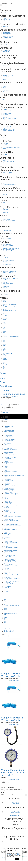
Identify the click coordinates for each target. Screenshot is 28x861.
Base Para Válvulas (7, 244)
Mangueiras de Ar (6, 128)
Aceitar (17, 858)
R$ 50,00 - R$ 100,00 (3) (9, 630)
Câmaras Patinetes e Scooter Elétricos (10, 278)
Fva (3, 335)
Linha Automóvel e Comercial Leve (10, 281)
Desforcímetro (5, 114)
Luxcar (4, 346)
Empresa (4, 378)
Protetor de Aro (6, 90)
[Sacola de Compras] (0, 2)
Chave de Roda (6, 101)
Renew (4, 351)
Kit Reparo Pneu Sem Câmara (9, 75)
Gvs (3, 337)
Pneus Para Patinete (7, 221)
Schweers (5, 359)
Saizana (4, 358)
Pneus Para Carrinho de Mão (9, 220)
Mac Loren (5, 309)
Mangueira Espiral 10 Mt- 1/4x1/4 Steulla (12, 675)
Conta (5, 389)
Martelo (4, 87)
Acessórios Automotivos (8, 426)
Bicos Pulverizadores (7, 33)
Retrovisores (5, 212)
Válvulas (5, 552)
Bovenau (4, 321)
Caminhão (5, 194)
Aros (3, 293)
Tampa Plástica (6, 247)
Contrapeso (6, 445)
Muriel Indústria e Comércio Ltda (9, 310)
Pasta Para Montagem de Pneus (10, 529)
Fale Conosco (7, 386)
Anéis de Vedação (6, 144)
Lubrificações (6, 510)
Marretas (4, 119)
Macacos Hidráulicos (7, 173)
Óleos (4, 162)
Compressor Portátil (7, 37)
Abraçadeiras (5, 143)
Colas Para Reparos (7, 257)
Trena (4, 91)
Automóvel (5, 193)
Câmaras (4, 137)
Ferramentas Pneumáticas (9, 489)
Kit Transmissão (6, 211)
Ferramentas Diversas (8, 462)
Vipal (4, 366)
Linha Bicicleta (6, 282)
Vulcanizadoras (7, 572)
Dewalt (4, 328)
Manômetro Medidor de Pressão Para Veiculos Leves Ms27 (13, 772)
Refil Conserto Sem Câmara (8, 260)
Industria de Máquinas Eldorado (9, 304)
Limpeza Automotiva (7, 19)
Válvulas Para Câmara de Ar (8, 249)
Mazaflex (4, 349)
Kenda (4, 341)
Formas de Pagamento (15, 812)
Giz (3, 183)
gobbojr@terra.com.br (13, 396)
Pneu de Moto (5, 218)
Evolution (4, 331)
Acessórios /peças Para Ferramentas (10, 126)
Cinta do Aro (5, 209)
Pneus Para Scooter (7, 223)
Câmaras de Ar (7, 577)
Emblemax (5, 330)
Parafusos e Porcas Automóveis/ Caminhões (13, 525)
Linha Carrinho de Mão (7, 284)
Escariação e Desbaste (8, 452)
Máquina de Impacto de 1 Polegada (10, 129)
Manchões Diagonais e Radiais (9, 259)
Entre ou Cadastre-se (8, 410)
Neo (3, 350)
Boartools (5, 318)
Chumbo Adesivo (6, 50)
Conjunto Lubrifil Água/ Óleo (8, 161)
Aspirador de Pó (6, 146)
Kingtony (4, 342)
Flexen (4, 332)
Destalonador (5, 115)
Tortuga (4, 363)
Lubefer (4, 345)
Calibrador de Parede (7, 34)
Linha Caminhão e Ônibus (8, 283)
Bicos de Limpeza (6, 32)
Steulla (4, 362)
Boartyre (4, 319)
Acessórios (5, 109)
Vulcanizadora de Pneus (8, 272)
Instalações (6, 500)
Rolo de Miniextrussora (7, 264)
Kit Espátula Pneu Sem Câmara (9, 118)
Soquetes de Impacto (7, 238)
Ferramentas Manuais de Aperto (10, 471)
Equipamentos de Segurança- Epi (10, 449)
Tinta (4, 164)
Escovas (4, 65)
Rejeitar (11, 858)
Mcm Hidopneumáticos (7, 312)
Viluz (4, 305)
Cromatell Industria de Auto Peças (10, 306)
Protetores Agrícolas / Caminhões (9, 229)
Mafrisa (4, 301)
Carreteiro (5, 326)
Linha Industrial (6, 286)
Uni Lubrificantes (6, 364)
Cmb (4, 327)
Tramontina (5, 313)
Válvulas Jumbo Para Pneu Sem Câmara (11, 248)
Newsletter (3, 792)
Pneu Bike (5, 154)
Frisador (4, 182)
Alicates (4, 99)
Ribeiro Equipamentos (7, 353)
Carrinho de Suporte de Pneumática (10, 85)
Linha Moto (5, 287)
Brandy (4, 322)
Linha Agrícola (6, 279)
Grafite (4, 202)
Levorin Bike (6, 507)
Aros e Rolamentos (7, 588)
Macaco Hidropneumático (8, 172)
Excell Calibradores (7, 315)
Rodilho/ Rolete (6, 78)
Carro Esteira (5, 86)
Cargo (4, 324)
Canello (4, 323)
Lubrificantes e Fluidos (7, 20)
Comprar (17, 680)
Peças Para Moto (7, 533)
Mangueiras (5, 38)
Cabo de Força (6, 112)
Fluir (3, 333)
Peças (4, 270)
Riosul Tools (5, 355)
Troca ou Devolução (15, 814)
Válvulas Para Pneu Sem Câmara (9, 252)
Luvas (4, 60)
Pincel (4, 88)
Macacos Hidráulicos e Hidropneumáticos (12, 516)
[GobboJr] (3, 405)
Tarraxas (4, 79)
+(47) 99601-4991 (4, 396)
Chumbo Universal (6, 51)
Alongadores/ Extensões (9, 431)
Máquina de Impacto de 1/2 (8, 130)
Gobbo (5, 497)
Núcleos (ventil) (6, 76)
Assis (4, 317)
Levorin (4, 344)
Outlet (3, 373)
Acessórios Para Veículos (8, 74)
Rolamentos (5, 294)
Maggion (4, 348)
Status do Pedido (15, 810)
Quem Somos (15, 801)
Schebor (4, 300)
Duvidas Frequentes (15, 802)
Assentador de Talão (7, 110)
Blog (2, 382)
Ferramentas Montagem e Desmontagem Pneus (14, 475)
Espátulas (5, 117)
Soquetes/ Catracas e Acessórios (10, 550)
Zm (3, 370)
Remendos (5, 261)
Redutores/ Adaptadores (8, 245)
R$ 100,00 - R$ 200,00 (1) (9, 631)
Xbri (3, 368)
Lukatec (4, 302)
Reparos (4, 148)
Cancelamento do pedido (15, 815)
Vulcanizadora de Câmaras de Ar (9, 271)
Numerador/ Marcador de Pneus (9, 184)
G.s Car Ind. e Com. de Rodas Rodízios (11, 336)
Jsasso (4, 340)
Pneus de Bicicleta (6, 219)
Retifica (4, 132)
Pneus (5, 538)
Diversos (4, 18)
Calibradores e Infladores (9, 434)
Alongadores (5, 26)
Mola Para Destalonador (8, 121)
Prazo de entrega (15, 811)
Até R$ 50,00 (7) (7, 628)
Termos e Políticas (15, 803)
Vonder (4, 367)
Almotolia (4, 160)
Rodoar (4, 12)
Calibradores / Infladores (8, 36)
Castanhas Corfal (7, 443)
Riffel (4, 354)
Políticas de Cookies (16, 854)
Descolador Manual (7, 113)
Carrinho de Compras (13, 393)
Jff (3, 339)
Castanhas (5, 44)
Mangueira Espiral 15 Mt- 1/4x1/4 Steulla (12, 719)
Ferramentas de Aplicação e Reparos (11, 454)
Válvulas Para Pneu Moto (8, 250)
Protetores (6, 546)
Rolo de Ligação (6, 263)
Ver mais (17, 779)
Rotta (4, 357)
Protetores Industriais (7, 230)
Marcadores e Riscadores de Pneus (11, 520)
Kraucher (4, 308)
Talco (4, 203)
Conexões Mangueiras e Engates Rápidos (11, 147)
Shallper (4, 361)
